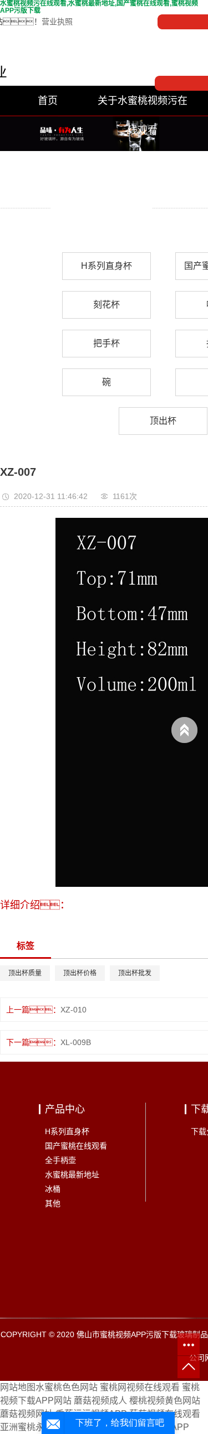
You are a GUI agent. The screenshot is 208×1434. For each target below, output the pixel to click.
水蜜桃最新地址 (72, 1174)
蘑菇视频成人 (100, 1400)
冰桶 (52, 1188)
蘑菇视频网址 (26, 1414)
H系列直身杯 (106, 266)
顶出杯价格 (80, 973)
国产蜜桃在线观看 (76, 1145)
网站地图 (17, 1387)
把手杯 (106, 343)
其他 (52, 1203)
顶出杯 (163, 420)
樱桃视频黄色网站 (164, 1400)
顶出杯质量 (25, 973)
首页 (48, 100)
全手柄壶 (60, 1160)
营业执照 (57, 21)
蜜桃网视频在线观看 (140, 1387)
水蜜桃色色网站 (66, 1387)
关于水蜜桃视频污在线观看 (142, 105)
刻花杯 (106, 304)
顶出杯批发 (134, 973)
